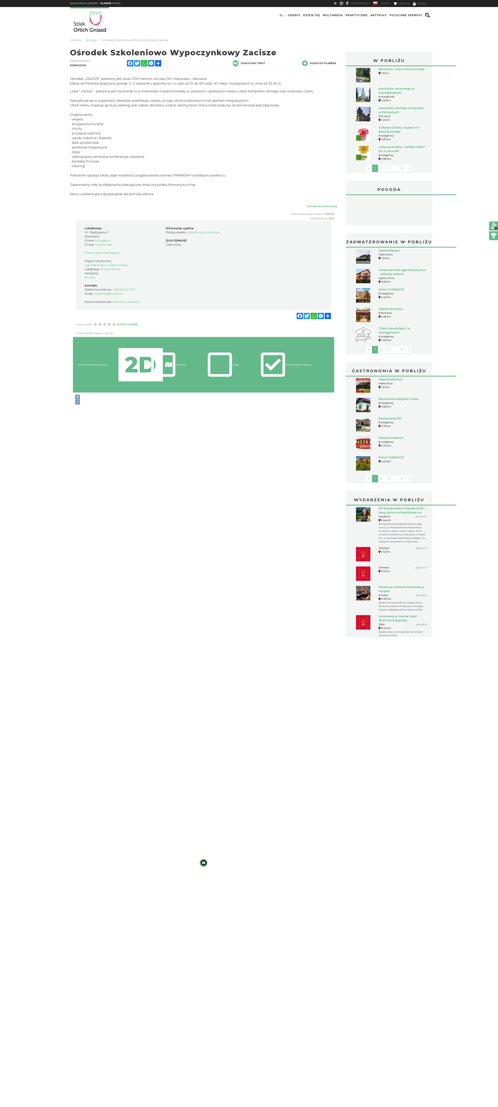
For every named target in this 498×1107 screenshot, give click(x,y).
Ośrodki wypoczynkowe (204, 232)
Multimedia (333, 15)
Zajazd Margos (389, 250)
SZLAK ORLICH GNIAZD (84, 3)
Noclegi (90, 277)
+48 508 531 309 (124, 289)
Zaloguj (421, 3)
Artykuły (378, 15)
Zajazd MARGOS (390, 379)
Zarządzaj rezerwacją (322, 206)
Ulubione (404, 3)
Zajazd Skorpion (391, 309)
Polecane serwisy (406, 15)
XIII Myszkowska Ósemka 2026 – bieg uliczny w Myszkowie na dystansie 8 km (402, 512)
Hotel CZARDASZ (391, 289)
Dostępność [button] (360, 3)
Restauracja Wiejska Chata (398, 399)
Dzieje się (311, 15)
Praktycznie (356, 15)
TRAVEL (111, 3)
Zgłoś (329, 213)
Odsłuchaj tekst (253, 63)
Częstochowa (389, 210)
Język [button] (385, 3)
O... (282, 15)
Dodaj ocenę (127, 324)
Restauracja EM (390, 418)
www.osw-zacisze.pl (125, 302)
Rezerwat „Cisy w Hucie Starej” (402, 69)
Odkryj (294, 15)
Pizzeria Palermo (391, 438)
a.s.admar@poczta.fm (108, 293)
